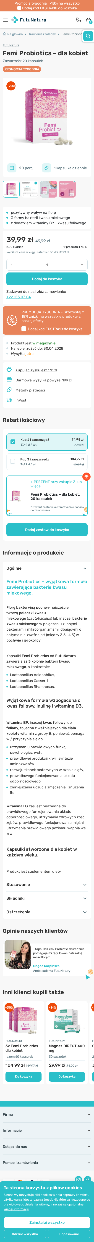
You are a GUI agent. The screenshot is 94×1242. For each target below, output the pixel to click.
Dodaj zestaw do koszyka (47, 530)
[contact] (78, 20)
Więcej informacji (16, 1209)
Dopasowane (69, 1234)
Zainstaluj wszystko (47, 1222)
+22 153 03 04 (18, 297)
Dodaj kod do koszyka (49, 8)
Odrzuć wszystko (25, 1234)
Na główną (15, 34)
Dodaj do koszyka (47, 279)
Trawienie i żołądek (42, 34)
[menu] (6, 20)
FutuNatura (11, 45)
